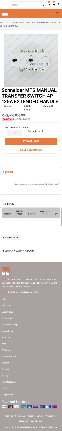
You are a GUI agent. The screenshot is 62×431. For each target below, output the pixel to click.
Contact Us (20, 416)
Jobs (4, 343)
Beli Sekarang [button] (31, 149)
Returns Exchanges (10, 324)
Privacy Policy (52, 416)
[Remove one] (8, 133)
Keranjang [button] (31, 141)
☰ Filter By (8, 203)
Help (4, 299)
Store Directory (37, 421)
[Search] (31, 196)
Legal (4, 388)
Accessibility (23, 421)
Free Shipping (8, 318)
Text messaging (9, 382)
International (7, 331)
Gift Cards (6, 305)
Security (5, 369)
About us (6, 337)
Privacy (5, 375)
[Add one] (20, 133)
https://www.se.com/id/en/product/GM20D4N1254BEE (37, 184)
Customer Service (35, 416)
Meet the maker (9, 356)
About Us (9, 416)
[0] (49, 4)
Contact (5, 363)
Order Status (7, 312)
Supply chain (7, 394)
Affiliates (6, 350)
